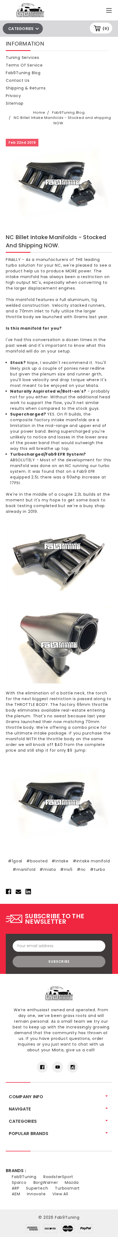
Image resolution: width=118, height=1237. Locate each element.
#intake (60, 861)
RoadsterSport (58, 1176)
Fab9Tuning (24, 1176)
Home (39, 112)
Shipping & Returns (26, 88)
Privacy (13, 95)
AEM (16, 1194)
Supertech (37, 1188)
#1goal (15, 861)
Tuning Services (22, 57)
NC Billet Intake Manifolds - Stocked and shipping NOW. (62, 120)
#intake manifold (91, 861)
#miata (48, 869)
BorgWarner (45, 1182)
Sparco (19, 1182)
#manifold (24, 869)
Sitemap (15, 103)
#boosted (36, 861)
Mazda (71, 1182)
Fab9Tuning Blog (23, 73)
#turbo (97, 869)
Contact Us (18, 80)
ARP (15, 1188)
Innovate (36, 1194)
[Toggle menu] (109, 9)
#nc (81, 869)
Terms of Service (24, 65)
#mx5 (66, 869)
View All (60, 1194)
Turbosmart (67, 1188)
